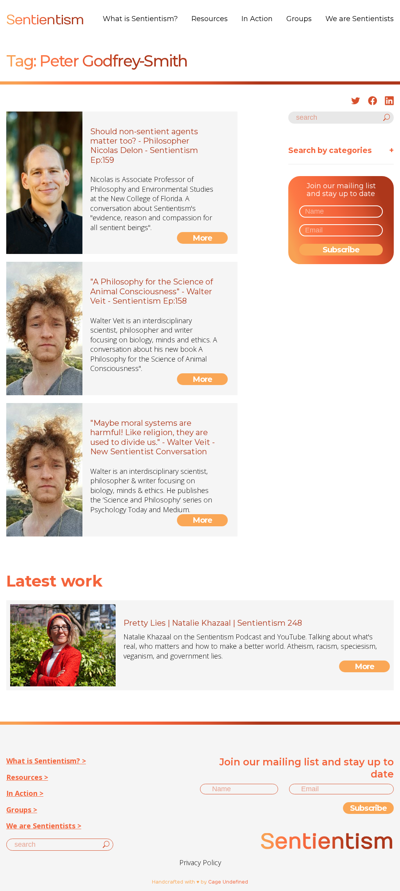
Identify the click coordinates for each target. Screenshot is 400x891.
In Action (257, 18)
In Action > (24, 793)
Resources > (27, 777)
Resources (209, 18)
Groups (299, 18)
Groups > (21, 809)
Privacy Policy (200, 862)
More (202, 238)
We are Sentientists (359, 18)
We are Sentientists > (43, 825)
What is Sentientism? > (46, 760)
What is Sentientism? (140, 18)
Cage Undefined (228, 882)
